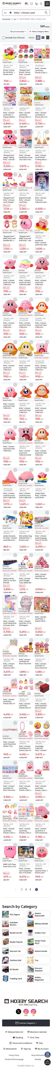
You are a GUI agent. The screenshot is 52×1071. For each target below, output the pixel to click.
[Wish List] (31, 3)
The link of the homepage (14, 1059)
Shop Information (38, 1055)
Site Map (38, 1059)
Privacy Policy (14, 1055)
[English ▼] (26, 3)
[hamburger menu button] (47, 3)
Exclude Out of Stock (15, 37)
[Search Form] (41, 4)
